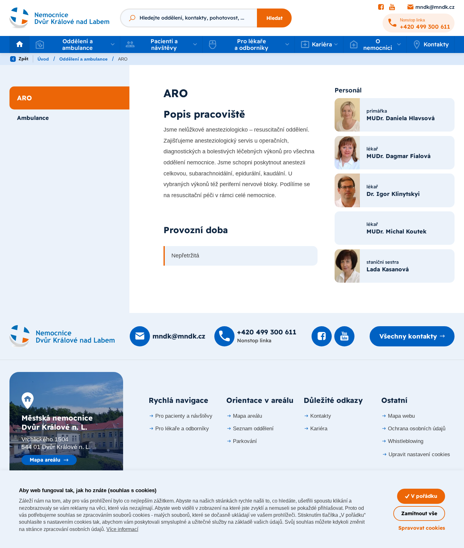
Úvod (43, 59)
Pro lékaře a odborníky (182, 429)
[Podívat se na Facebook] (381, 7)
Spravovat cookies (421, 528)
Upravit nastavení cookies (419, 454)
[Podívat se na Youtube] (392, 7)
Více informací (122, 529)
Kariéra (318, 429)
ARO (24, 98)
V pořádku (423, 496)
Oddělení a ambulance (83, 59)
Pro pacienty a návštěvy (183, 416)
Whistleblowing (405, 441)
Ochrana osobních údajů (416, 429)
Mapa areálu (45, 460)
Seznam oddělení (253, 429)
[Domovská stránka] (62, 336)
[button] (75, 44)
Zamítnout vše (419, 513)
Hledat (274, 18)
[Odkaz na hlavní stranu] (59, 18)
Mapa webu (401, 416)
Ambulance (33, 117)
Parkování (245, 441)
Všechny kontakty (408, 336)
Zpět (22, 58)
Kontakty (436, 44)
